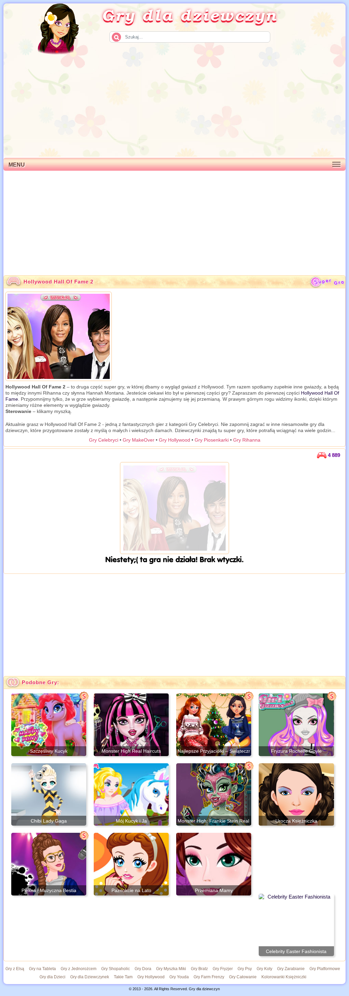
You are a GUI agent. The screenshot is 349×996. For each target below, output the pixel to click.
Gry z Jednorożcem (78, 968)
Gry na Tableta (42, 968)
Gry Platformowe (324, 968)
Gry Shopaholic (115, 968)
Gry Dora (143, 968)
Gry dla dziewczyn (190, 14)
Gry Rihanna (246, 440)
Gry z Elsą (14, 968)
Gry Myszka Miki (171, 968)
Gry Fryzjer (223, 968)
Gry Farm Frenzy (209, 977)
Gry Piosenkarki (212, 440)
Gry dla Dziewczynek (89, 977)
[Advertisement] (174, 105)
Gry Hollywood (174, 440)
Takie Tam (123, 977)
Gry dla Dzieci (52, 977)
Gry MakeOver (138, 440)
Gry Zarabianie (291, 968)
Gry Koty (264, 968)
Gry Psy (245, 968)
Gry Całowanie (243, 977)
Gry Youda (179, 977)
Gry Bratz (199, 968)
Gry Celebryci (103, 440)
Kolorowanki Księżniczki (283, 977)
